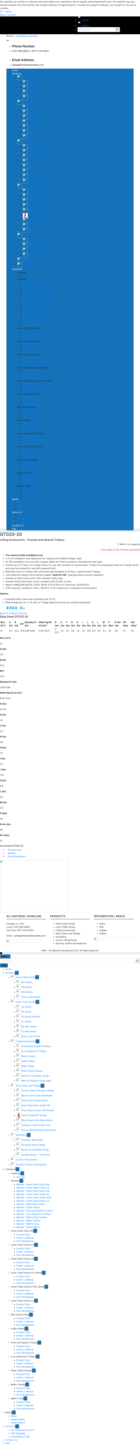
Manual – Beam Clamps (35, 318)
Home (15, 70)
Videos (103, 933)
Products (16, 73)
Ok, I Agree (5, 11)
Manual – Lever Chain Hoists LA (39, 285)
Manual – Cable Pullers (34, 305)
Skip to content (8, 14)
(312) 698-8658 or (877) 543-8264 (30, 51)
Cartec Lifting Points (66, 940)
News (20, 502)
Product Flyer (30, 331)
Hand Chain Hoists (65, 923)
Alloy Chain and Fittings (68, 933)
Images (103, 930)
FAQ (14, 528)
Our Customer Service (28, 515)
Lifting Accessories (65, 930)
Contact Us (18, 525)
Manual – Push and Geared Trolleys (41, 308)
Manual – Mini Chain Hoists (37, 302)
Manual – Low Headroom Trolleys (40, 311)
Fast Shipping (24, 518)
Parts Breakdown (32, 338)
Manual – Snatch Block (34, 325)
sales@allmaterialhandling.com (28, 64)
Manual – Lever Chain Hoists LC (39, 298)
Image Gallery (24, 505)
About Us (17, 512)
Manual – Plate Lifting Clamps (38, 315)
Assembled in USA (26, 522)
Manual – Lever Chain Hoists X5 (39, 292)
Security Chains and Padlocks (71, 943)
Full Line (27, 275)
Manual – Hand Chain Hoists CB (39, 288)
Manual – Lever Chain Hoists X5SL (40, 295)
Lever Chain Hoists (65, 927)
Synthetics (61, 936)
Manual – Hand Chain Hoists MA (39, 282)
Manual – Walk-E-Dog (34, 321)
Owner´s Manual (31, 334)
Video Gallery (24, 509)
